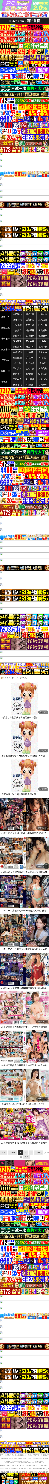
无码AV (5, 360)
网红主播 (30, 314)
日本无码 (42, 314)
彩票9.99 (17, 352)
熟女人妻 (30, 368)
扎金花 (30, 352)
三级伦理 (17, 325)
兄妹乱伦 (30, 379)
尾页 (26, 1157)
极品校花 (17, 385)
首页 (3, 1152)
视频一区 (5, 317)
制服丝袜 (30, 330)
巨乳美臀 (42, 325)
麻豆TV (30, 357)
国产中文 (17, 379)
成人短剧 (42, 379)
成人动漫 (42, 319)
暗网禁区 (17, 374)
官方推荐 (5, 349)
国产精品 (17, 314)
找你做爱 (42, 336)
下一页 (39, 1152)
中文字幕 (30, 325)
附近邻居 (17, 336)
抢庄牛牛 (30, 347)
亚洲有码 (17, 319)
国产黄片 (17, 368)
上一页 (13, 1152)
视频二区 (5, 328)
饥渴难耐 (30, 336)
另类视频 (42, 330)
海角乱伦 (30, 374)
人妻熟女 (17, 330)
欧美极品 (30, 319)
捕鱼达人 (17, 347)
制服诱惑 (42, 374)
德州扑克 (42, 347)
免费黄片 (42, 368)
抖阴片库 (5, 371)
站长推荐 (5, 338)
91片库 (17, 363)
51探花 (42, 357)
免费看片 (5, 382)
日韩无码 (42, 385)
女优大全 (30, 363)
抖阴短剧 (30, 385)
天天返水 (42, 352)
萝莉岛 (42, 363)
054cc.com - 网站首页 (24, 21)
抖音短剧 (17, 357)
